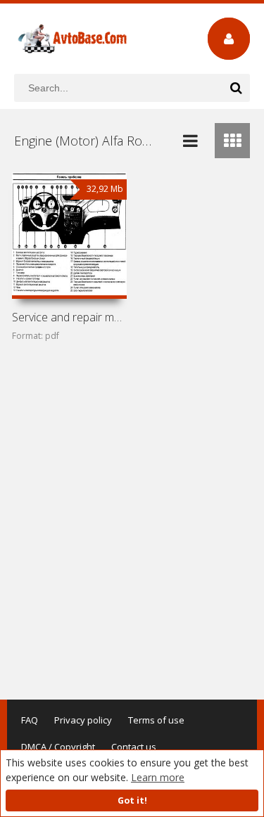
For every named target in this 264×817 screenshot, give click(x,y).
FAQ (29, 720)
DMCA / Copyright (58, 746)
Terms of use (156, 720)
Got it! (132, 800)
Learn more (157, 777)
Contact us (133, 746)
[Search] (236, 88)
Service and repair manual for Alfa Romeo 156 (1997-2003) (69, 317)
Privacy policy (83, 720)
